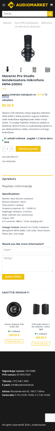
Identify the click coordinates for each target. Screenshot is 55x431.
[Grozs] (51, 5)
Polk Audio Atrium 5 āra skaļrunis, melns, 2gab (41, 326)
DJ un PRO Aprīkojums (26, 22)
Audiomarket (39, 424)
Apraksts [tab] (9, 179)
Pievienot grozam (28, 148)
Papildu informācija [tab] (17, 186)
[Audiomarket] (28, 4)
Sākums (7, 22)
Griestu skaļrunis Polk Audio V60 (14, 325)
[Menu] (4, 4)
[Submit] (50, 14)
